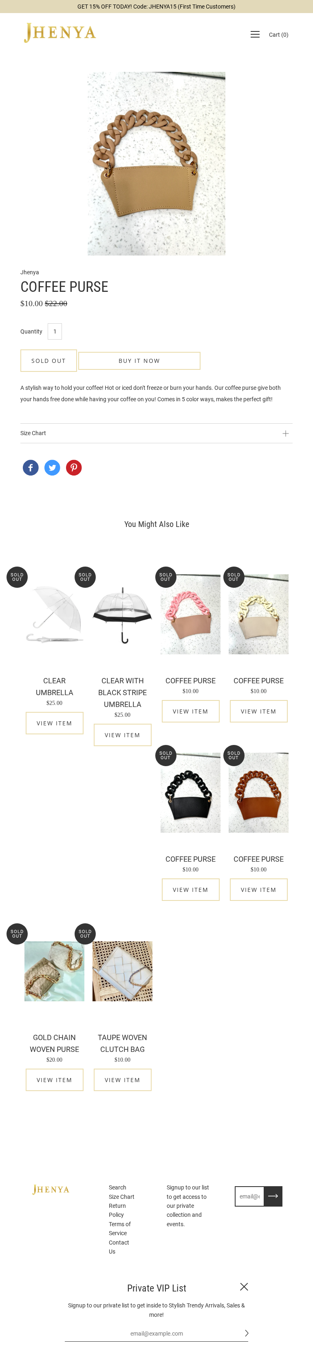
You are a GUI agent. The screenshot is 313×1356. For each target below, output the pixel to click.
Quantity (31, 331)
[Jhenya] (30, 469)
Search (117, 1187)
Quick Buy (54, 614)
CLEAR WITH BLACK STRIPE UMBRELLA (122, 692)
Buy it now (139, 361)
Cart (279, 34)
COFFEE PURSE (190, 680)
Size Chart (121, 1197)
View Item (55, 723)
